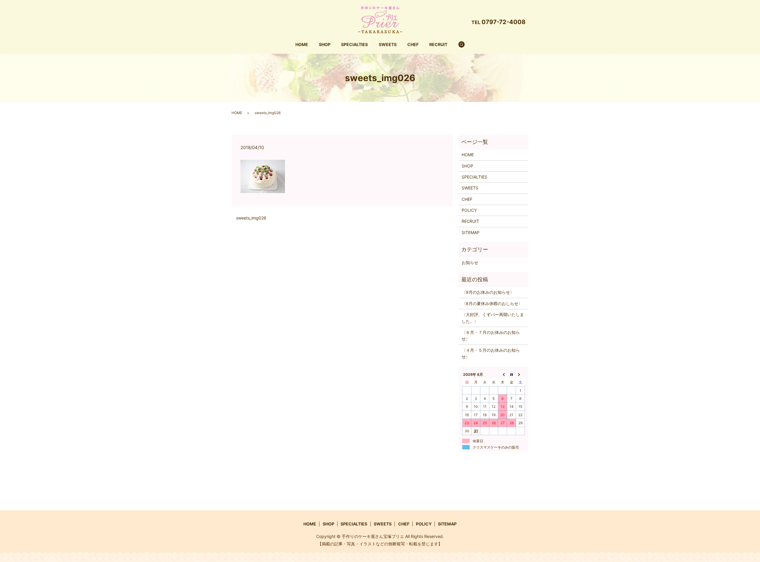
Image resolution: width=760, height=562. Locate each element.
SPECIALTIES (354, 44)
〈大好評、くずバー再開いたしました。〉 (493, 317)
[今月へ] (511, 374)
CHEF (413, 44)
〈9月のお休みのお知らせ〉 (488, 292)
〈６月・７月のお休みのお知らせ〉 (491, 335)
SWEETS (388, 44)
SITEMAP (470, 232)
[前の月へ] (502, 374)
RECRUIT (438, 44)
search (465, 44)
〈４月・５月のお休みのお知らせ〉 (491, 353)
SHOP (324, 44)
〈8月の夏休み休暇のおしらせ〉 (492, 303)
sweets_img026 (251, 217)
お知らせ (470, 262)
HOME (301, 44)
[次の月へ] (520, 374)
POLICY (469, 210)
